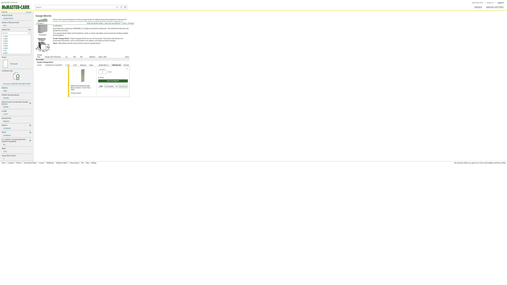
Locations (11, 163)
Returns (19, 163)
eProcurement (74, 163)
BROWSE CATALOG (10, 2)
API (82, 163)
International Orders (30, 163)
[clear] (117, 7)
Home (3, 163)
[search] (29, 33)
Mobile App (50, 163)
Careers (41, 163)
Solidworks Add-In (61, 163)
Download (123, 86)
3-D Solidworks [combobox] (110, 86)
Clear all (28, 12)
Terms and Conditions (487, 163)
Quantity (102, 69)
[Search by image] (125, 7)
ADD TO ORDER (113, 81)
